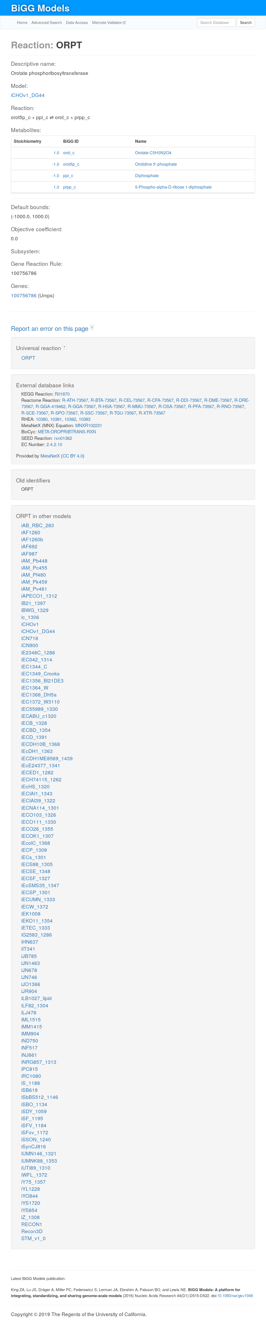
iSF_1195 (32, 1118)
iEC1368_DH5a (39, 694)
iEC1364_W (34, 687)
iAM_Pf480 (33, 574)
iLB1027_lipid (36, 997)
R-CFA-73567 (160, 400)
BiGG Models (40, 7)
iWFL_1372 (34, 1174)
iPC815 (29, 1068)
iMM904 (30, 1033)
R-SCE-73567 (34, 412)
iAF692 (29, 546)
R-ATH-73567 (75, 400)
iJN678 (29, 969)
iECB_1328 (34, 722)
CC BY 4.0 (73, 455)
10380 (42, 419)
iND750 (29, 1040)
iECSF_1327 (35, 877)
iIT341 (28, 948)
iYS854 (29, 1209)
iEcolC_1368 (35, 842)
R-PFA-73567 (201, 406)
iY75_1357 (33, 1181)
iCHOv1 (30, 623)
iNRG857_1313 (38, 1061)
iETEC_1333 (35, 927)
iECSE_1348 (35, 870)
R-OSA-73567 (171, 406)
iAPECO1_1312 (39, 595)
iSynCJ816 (33, 1146)
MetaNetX (50, 455)
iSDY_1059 (34, 1111)
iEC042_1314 (36, 659)
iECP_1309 (34, 849)
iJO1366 (30, 983)
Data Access (77, 22)
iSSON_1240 (36, 1139)
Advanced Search (46, 22)
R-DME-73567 (218, 400)
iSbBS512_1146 (39, 1096)
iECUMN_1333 (38, 899)
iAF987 (29, 553)
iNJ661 (29, 1054)
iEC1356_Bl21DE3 (42, 680)
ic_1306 (30, 616)
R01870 (62, 393)
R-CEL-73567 (132, 400)
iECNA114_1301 (40, 807)
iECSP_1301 (35, 892)
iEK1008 (31, 913)
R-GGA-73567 (82, 406)
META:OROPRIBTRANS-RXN (67, 431)
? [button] (92, 327)
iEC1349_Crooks (40, 673)
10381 (56, 419)
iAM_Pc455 (34, 567)
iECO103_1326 (38, 814)
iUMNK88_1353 (39, 1160)
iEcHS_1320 (35, 786)
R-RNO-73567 (230, 406)
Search (246, 22)
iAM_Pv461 (34, 588)
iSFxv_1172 (34, 1132)
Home (22, 22)
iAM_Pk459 (34, 581)
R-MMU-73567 (142, 406)
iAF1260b (32, 539)
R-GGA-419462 (50, 406)
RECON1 (31, 1223)
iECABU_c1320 (38, 715)
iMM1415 (31, 1026)
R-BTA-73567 (103, 400)
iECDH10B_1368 (40, 743)
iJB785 (29, 955)
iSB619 (29, 1089)
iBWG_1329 (35, 609)
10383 (84, 419)
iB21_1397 (33, 602)
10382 (70, 419)
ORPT (28, 357)
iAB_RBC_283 (37, 525)
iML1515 (31, 1019)
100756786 (24, 295)
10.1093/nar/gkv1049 (235, 1295)
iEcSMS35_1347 (40, 884)
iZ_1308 (30, 1216)
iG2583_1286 (36, 934)
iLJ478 (28, 1012)
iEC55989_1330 (39, 708)
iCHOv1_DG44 (28, 94)
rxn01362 (63, 438)
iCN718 (29, 637)
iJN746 (29, 976)
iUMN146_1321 (39, 1153)
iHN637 (29, 941)
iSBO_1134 (34, 1103)
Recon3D (32, 1230)
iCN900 (29, 644)
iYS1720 (30, 1202)
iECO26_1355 (37, 828)
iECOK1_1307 (37, 835)
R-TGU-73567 (123, 412)
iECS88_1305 (37, 863)
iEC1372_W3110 (40, 701)
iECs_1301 (33, 856)
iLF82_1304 (34, 1005)
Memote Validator (107, 22)
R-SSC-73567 (93, 412)
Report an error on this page (50, 328)
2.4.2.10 (54, 444)
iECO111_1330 (38, 821)
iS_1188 (30, 1082)
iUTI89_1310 (35, 1167)
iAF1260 (30, 532)
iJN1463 (30, 962)
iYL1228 (30, 1188)
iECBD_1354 (36, 729)
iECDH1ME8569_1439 (47, 758)
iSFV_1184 (33, 1125)
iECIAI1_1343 (36, 793)
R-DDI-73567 (189, 400)
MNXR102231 (88, 425)
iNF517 (29, 1047)
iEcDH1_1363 (37, 750)
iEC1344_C (34, 666)
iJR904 (29, 990)
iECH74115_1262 (41, 779)
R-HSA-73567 (111, 406)
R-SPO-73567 (64, 412)
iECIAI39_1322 (38, 800)
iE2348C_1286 (38, 652)
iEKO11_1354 (37, 920)
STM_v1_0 (33, 1237)
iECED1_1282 (37, 772)
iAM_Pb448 (34, 560)
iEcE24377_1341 (40, 765)
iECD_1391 (34, 736)
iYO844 (29, 1195)
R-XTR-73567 (152, 412)
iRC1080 (31, 1075)
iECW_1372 (34, 906)
